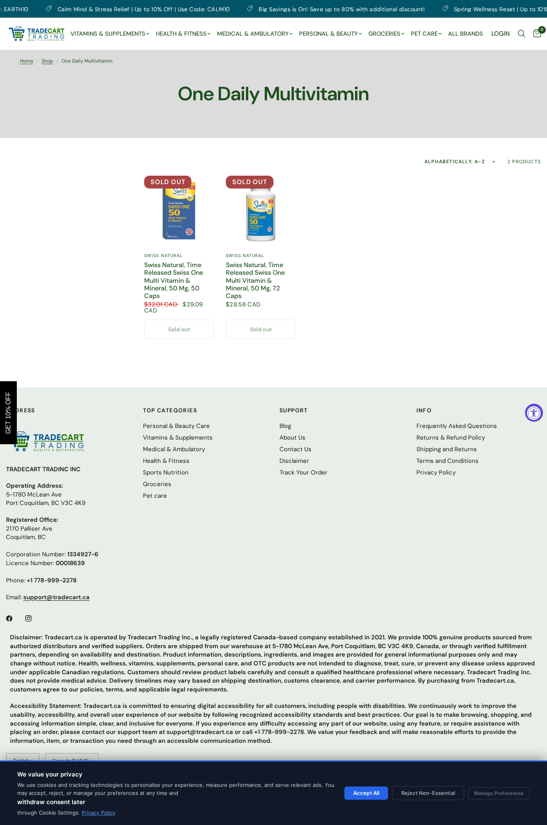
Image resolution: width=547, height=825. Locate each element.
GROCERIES (384, 34)
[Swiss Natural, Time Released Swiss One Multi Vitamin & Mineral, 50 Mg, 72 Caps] (261, 210)
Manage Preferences (499, 793)
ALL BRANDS (465, 34)
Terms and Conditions (447, 461)
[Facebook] (15, 618)
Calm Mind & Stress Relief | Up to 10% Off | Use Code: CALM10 (114, 9)
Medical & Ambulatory (174, 449)
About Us (293, 438)
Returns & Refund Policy (450, 438)
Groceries (157, 484)
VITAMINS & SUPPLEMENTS (107, 34)
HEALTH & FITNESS (181, 34)
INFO (424, 410)
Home (26, 61)
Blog (285, 426)
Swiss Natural (163, 255)
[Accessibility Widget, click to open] (534, 412)
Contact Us (296, 449)
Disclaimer (294, 461)
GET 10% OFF (8, 412)
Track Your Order (304, 472)
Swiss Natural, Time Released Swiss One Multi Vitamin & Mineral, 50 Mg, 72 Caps (255, 280)
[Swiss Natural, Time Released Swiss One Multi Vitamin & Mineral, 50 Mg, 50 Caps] (179, 210)
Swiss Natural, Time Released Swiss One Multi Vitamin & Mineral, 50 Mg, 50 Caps (173, 280)
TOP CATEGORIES (170, 410)
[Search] (521, 34)
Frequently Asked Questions (456, 426)
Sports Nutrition (166, 472)
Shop (47, 61)
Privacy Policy (98, 812)
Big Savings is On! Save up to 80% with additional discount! (312, 9)
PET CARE (424, 34)
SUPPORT (294, 410)
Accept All (366, 793)
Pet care (155, 496)
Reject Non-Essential (428, 793)
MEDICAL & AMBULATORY (253, 34)
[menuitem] (110, 34)
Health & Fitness (166, 461)
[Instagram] (34, 618)
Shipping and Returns (446, 449)
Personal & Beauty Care (176, 426)
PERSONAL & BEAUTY (328, 34)
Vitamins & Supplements (178, 438)
